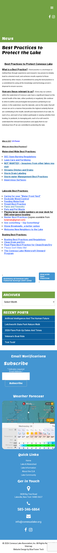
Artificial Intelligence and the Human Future (27, 318)
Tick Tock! (10, 342)
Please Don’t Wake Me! (15, 247)
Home (28, 460)
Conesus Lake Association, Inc (22, 543)
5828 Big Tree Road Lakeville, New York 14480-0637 (28, 495)
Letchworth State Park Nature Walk (22, 324)
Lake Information (28, 468)
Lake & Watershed (28, 464)
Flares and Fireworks (14, 206)
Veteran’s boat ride (14, 336)
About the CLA (28, 471)
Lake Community (28, 475)
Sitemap (28, 546)
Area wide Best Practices (45, 276)
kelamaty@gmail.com (14, 220)
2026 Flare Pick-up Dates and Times (23, 330)
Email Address (16, 371)
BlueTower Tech (37, 549)
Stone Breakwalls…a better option (22, 226)
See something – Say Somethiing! (21, 222)
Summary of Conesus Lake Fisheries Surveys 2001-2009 (17, 280)
